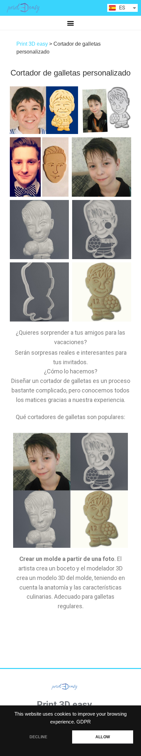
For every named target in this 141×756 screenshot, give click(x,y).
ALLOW (102, 737)
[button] (70, 22)
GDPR (83, 721)
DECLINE (38, 737)
